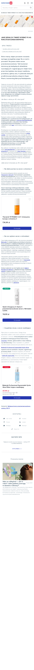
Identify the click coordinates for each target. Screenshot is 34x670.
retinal (3, 271)
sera (13, 125)
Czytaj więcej (16, 448)
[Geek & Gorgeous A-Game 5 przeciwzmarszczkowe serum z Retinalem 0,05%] (17, 296)
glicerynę (16, 282)
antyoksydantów (10, 149)
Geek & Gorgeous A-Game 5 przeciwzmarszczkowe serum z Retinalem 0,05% (17, 308)
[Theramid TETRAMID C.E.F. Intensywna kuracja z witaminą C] (17, 206)
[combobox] (17, 8)
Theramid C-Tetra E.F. (7, 175)
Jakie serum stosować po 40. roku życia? (12, 51)
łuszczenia (27, 260)
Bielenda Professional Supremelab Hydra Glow (15, 347)
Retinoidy (4, 242)
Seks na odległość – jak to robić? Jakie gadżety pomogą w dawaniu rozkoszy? (14, 483)
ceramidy (4, 340)
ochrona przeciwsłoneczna (24, 120)
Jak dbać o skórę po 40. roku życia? (11, 49)
